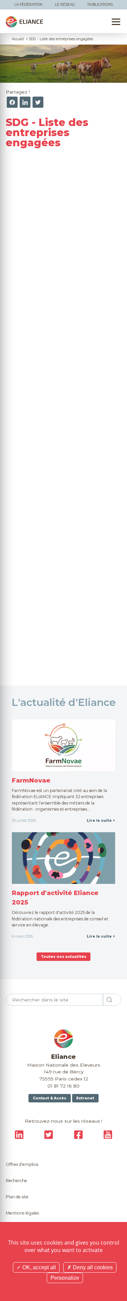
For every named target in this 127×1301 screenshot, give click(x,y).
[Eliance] (24, 21)
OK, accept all (38, 1267)
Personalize (64, 1278)
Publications (100, 4)
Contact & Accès (49, 1098)
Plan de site (17, 1196)
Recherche (16, 1180)
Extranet (85, 1098)
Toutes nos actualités (63, 956)
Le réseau (65, 4)
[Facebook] (12, 102)
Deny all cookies (92, 1267)
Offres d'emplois (22, 1164)
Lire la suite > (101, 820)
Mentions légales (22, 1213)
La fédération (28, 4)
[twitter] (38, 102)
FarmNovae (31, 780)
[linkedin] (25, 102)
